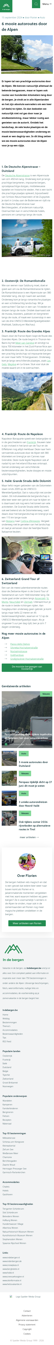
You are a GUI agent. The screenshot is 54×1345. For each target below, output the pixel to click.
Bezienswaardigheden (13, 1034)
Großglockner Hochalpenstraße (27, 658)
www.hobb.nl (8, 1272)
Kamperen (7, 1104)
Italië (5, 1063)
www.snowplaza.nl (11, 1265)
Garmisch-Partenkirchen (14, 1172)
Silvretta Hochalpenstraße (24, 647)
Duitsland (7, 1067)
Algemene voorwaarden (27, 1320)
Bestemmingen (10, 1022)
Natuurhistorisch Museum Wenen (18, 1231)
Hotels (5, 1190)
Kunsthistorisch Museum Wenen (17, 1235)
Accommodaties (10, 1030)
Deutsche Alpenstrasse (17, 175)
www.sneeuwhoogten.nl (13, 1276)
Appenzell (40, 598)
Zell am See (8, 1149)
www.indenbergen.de (12, 1261)
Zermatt (28, 601)
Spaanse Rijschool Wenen (14, 1243)
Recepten (7, 1120)
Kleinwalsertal (9, 1145)
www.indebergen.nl (11, 1257)
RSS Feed (7, 1041)
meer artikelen (28, 837)
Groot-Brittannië (10, 1082)
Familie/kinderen (10, 1108)
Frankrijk (31, 442)
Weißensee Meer (10, 1153)
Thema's (6, 1026)
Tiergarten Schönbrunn (13, 1208)
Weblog (6, 1018)
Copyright (27, 1329)
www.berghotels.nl (11, 1269)
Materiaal (7, 1123)
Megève (12, 364)
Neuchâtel (14, 601)
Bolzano (10, 521)
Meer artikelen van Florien (27, 923)
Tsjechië (6, 1075)
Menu (45, 4)
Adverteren (27, 1315)
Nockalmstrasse (18, 651)
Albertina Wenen (10, 1227)
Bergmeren (8, 1112)
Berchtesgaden (10, 1161)
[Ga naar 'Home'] (6, 6)
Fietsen (6, 1116)
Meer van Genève (24, 342)
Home (5, 1014)
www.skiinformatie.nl (12, 1280)
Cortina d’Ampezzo (30, 521)
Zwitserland (8, 1078)
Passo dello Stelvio (20, 644)
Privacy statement (27, 1324)
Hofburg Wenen (10, 1220)
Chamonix (7, 1157)
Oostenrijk (7, 1055)
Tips (4, 1037)
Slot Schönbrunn (10, 1212)
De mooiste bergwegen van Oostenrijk (27, 667)
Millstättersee (9, 1138)
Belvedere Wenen (11, 1216)
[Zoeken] (36, 4)
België (5, 1071)
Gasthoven (8, 1194)
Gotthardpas (17, 655)
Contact (27, 1311)
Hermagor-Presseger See (14, 1168)
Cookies (27, 1333)
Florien (34, 17)
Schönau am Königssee (13, 1141)
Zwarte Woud (9, 1164)
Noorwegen (8, 1086)
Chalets (6, 1186)
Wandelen (7, 1100)
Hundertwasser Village (13, 1224)
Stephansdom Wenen (12, 1239)
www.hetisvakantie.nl (12, 1284)
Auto (42, 17)
